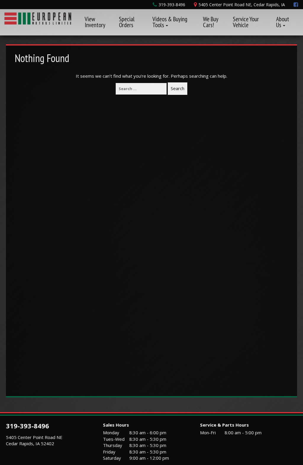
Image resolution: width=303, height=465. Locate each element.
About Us (282, 22)
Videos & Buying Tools (169, 22)
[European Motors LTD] (37, 18)
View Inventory (95, 22)
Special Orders (127, 22)
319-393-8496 (27, 425)
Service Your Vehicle (246, 22)
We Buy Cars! (210, 22)
